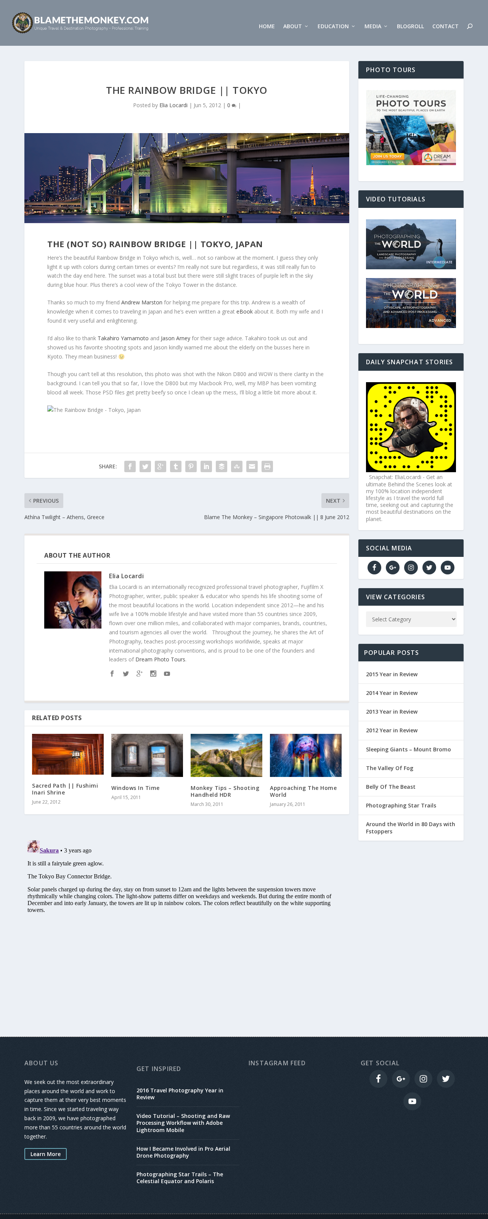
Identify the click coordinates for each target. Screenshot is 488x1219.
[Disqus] (186, 932)
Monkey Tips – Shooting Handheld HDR (225, 791)
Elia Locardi (173, 105)
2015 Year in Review (391, 674)
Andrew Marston (141, 302)
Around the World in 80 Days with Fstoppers (410, 827)
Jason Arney (175, 338)
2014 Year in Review (391, 692)
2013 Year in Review (391, 711)
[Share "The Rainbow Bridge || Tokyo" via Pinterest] (191, 466)
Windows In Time (135, 787)
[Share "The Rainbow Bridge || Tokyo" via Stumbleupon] (236, 466)
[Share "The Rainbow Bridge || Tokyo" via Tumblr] (175, 466)
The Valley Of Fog (389, 768)
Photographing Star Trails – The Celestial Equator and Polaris (179, 1178)
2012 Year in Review (391, 730)
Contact (445, 27)
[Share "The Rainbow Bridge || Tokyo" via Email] (252, 466)
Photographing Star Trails (401, 805)
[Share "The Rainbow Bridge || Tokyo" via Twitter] (145, 466)
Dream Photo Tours (160, 659)
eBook (244, 311)
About (292, 27)
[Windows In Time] (147, 755)
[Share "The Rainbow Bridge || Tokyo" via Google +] (160, 466)
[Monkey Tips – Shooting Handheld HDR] (226, 755)
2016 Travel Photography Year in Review (179, 1094)
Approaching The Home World (303, 791)
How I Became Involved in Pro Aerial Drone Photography (183, 1152)
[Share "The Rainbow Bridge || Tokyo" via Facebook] (130, 466)
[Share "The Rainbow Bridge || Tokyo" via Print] (267, 466)
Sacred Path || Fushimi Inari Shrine (65, 789)
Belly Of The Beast (391, 786)
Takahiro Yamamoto (123, 338)
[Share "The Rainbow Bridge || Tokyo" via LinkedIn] (206, 466)
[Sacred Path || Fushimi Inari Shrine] (68, 754)
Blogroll (410, 27)
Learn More (45, 1154)
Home (267, 27)
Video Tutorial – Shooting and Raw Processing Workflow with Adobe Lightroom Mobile (183, 1122)
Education (333, 27)
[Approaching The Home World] (306, 755)
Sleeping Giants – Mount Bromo (408, 749)
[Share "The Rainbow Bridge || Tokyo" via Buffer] (221, 466)
